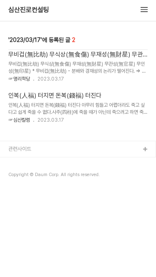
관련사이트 (19, 149)
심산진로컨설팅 (28, 10)
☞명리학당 (19, 79)
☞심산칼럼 (19, 120)
